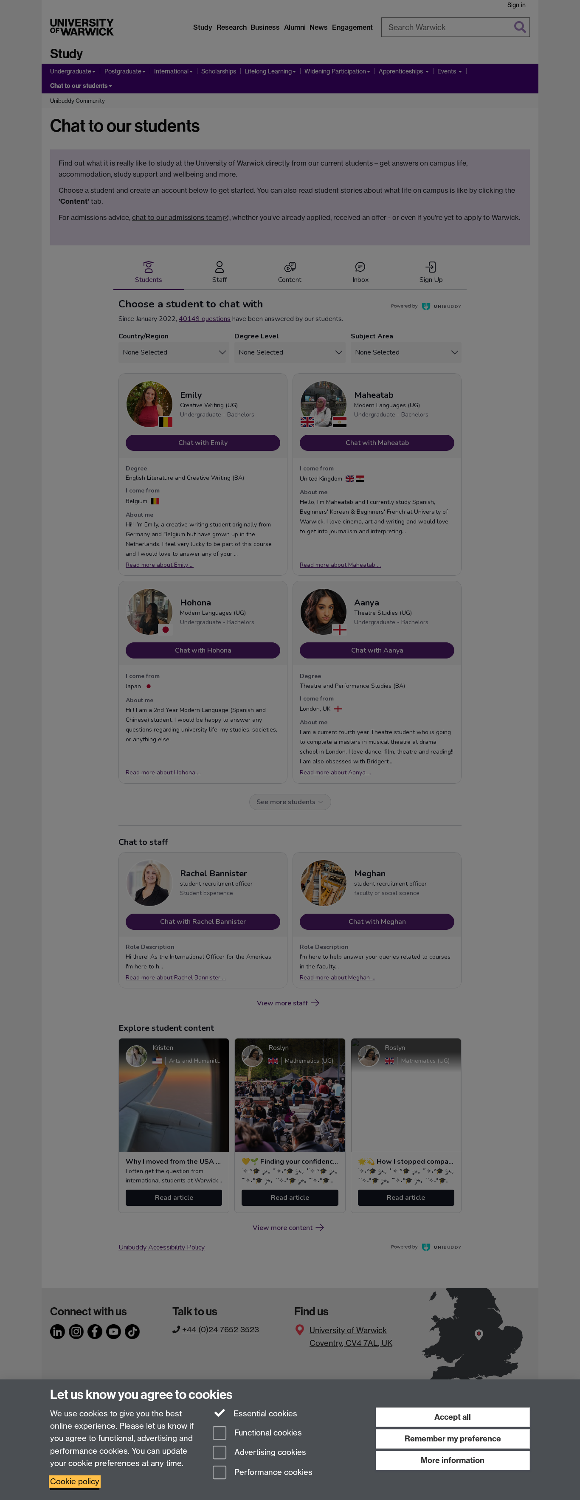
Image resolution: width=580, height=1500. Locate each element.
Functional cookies (267, 1433)
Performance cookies (272, 1472)
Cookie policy (74, 1481)
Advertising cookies (269, 1453)
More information (452, 1460)
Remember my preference (453, 1439)
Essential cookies (264, 1413)
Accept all (452, 1417)
